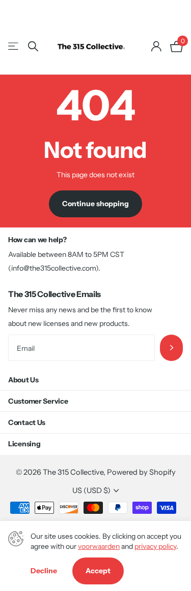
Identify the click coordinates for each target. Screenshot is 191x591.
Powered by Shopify (141, 472)
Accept (98, 570)
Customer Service (38, 401)
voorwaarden (99, 546)
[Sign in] (156, 46)
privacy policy (155, 546)
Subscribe (171, 348)
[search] (33, 46)
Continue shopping (95, 203)
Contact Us (26, 422)
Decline (44, 570)
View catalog (14, 46)
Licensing (24, 443)
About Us (23, 379)
